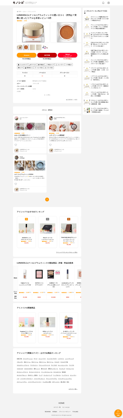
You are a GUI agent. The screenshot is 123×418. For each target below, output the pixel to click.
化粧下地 (19, 358)
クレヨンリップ (47, 375)
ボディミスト (56, 382)
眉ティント (37, 368)
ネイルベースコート (34, 372)
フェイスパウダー (52, 358)
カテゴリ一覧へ (73, 389)
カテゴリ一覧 (57, 407)
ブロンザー (20, 362)
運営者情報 (48, 411)
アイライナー (34, 365)
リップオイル (57, 375)
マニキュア (62, 368)
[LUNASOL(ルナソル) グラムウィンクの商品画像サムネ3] (32, 47)
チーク (35, 358)
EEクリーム (50, 362)
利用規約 (54, 411)
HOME (61, 403)
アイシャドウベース (44, 365)
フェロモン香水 (46, 382)
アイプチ (71, 365)
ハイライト (61, 358)
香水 (68, 382)
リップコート (65, 375)
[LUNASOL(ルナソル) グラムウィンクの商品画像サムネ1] (20, 47)
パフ (18, 378)
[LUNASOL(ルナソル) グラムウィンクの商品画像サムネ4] (39, 47)
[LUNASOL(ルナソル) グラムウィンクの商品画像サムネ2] (26, 47)
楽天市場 (47, 55)
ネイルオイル (57, 372)
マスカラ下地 (64, 362)
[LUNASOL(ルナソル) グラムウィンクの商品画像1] (33, 32)
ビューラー (73, 375)
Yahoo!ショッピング (68, 55)
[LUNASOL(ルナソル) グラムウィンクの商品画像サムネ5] (45, 47)
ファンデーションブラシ (65, 378)
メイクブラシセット (39, 378)
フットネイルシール (46, 372)
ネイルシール (70, 368)
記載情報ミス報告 (72, 99)
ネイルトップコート (22, 372)
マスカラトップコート (23, 365)
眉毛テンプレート (53, 368)
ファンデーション (28, 358)
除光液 (64, 372)
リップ (40, 375)
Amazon (26, 55)
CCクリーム (35, 362)
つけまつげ (20, 368)
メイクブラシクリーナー (35, 382)
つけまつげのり (28, 368)
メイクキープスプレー (26, 378)
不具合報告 (75, 411)
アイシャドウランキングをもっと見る (66, 252)
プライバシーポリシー (65, 411)
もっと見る (47, 95)
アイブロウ (54, 365)
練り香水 (63, 382)
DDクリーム (42, 362)
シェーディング (69, 358)
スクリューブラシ (22, 382)
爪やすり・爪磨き (33, 375)
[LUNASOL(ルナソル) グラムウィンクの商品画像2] (66, 32)
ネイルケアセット (22, 375)
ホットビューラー (63, 365)
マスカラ (56, 362)
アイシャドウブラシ (51, 378)
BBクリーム (27, 362)
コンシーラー (42, 358)
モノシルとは (65, 407)
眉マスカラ (44, 368)
